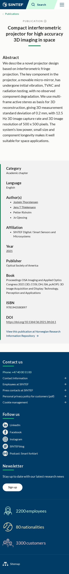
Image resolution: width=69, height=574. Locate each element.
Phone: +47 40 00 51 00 (17, 372)
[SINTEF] (13, 4)
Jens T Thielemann (24, 207)
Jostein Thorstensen (25, 202)
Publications (12, 13)
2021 (9, 250)
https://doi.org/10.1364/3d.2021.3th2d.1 (31, 321)
